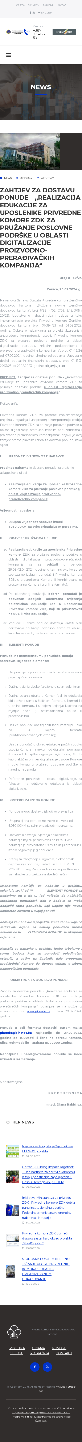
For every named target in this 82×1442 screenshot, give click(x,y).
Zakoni (48, 5)
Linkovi (61, 5)
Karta (20, 5)
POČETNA (17, 1348)
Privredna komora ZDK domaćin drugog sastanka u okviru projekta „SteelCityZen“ (47, 1238)
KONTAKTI (64, 1353)
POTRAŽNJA (39, 1353)
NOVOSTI (59, 1348)
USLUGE (16, 1353)
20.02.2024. (26, 178)
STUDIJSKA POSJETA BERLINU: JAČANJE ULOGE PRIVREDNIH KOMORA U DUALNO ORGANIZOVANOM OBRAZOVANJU (46, 1269)
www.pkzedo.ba (38, 1011)
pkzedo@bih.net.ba (16, 1033)
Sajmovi (34, 5)
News (8, 178)
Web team (47, 178)
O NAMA (38, 1348)
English (46, 12)
